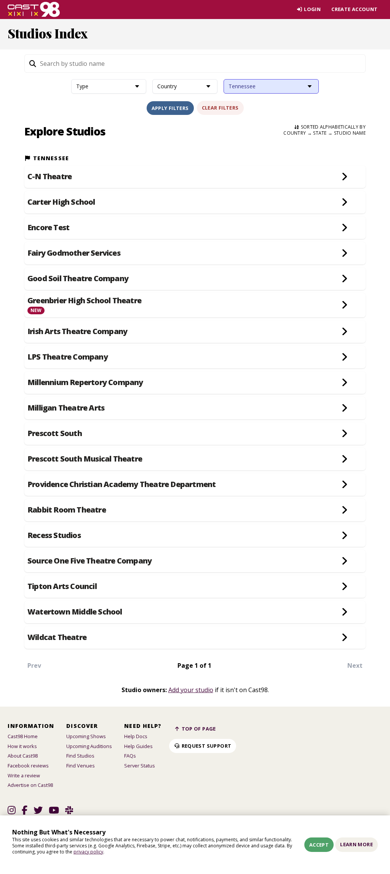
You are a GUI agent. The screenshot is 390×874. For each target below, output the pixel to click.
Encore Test (48, 227)
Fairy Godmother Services (73, 253)
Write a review (24, 775)
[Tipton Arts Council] (345, 586)
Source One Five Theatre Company (89, 560)
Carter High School (61, 202)
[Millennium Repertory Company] (345, 382)
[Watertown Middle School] (345, 612)
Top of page (198, 728)
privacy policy (88, 852)
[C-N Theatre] (345, 177)
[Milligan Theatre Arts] (345, 408)
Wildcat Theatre (56, 637)
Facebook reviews (28, 765)
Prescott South (54, 433)
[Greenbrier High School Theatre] (345, 305)
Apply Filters (170, 108)
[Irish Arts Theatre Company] (345, 331)
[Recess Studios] (345, 535)
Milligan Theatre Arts (65, 407)
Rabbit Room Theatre (66, 509)
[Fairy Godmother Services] (345, 253)
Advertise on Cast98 (30, 785)
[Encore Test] (345, 228)
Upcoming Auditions (89, 746)
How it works (22, 746)
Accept (319, 844)
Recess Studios (54, 535)
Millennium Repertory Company (85, 382)
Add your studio (190, 690)
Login (312, 9)
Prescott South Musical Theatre (84, 458)
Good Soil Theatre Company (77, 278)
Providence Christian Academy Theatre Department (121, 484)
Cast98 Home (23, 736)
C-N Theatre (49, 176)
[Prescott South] (345, 433)
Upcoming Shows (86, 736)
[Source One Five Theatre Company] (345, 561)
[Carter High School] (345, 202)
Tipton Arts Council (62, 586)
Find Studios (80, 755)
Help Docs (135, 736)
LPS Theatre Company (67, 356)
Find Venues (80, 765)
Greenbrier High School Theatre (84, 300)
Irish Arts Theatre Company (77, 331)
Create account (354, 9)
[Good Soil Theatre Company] (345, 278)
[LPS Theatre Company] (345, 357)
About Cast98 (23, 755)
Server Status (139, 765)
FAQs (130, 755)
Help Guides (138, 746)
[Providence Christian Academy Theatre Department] (345, 484)
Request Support (205, 745)
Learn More (356, 844)
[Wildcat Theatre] (345, 637)
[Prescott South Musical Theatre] (345, 459)
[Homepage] (34, 9)
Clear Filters (220, 107)
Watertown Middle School (74, 611)
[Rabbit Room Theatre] (345, 510)
